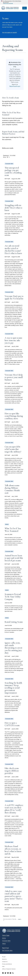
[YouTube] (10, 973)
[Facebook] (3, 973)
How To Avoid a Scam (10, 98)
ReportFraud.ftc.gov (14, 86)
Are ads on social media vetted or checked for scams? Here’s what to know (13, 249)
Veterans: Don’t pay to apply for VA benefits (14, 297)
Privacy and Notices (7, 964)
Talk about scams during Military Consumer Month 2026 (12, 489)
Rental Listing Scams (14, 622)
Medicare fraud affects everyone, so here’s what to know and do (13, 850)
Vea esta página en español (9, 32)
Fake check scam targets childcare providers (12, 770)
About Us (4, 959)
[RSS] (13, 973)
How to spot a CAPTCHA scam (12, 724)
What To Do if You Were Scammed (11, 113)
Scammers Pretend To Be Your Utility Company (13, 596)
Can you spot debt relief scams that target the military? (13, 449)
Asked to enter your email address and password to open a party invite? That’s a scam (13, 896)
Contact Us (4, 961)
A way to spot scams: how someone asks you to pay (13, 340)
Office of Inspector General (8, 969)
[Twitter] (5, 973)
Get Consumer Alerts (7, 950)
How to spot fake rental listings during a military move (14, 416)
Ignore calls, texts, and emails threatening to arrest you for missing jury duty (13, 647)
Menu (24, 8)
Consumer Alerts (6, 940)
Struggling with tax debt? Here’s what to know (13, 207)
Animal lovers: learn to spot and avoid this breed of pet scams (14, 558)
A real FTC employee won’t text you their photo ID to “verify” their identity (14, 809)
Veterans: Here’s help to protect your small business (14, 377)
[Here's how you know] (14, 2)
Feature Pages (5, 935)
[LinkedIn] (8, 973)
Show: (4, 157)
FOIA (3, 966)
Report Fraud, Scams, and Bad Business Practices (13, 133)
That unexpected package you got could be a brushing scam (13, 171)
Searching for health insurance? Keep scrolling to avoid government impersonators (13, 687)
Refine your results (7, 148)
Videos (4, 943)
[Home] (11, 9)
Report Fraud (5, 948)
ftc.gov (4, 956)
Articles (4, 938)
